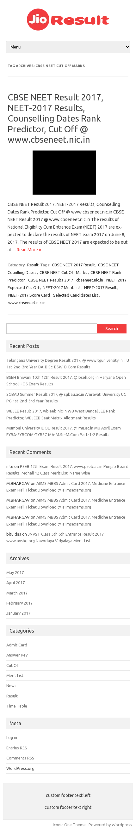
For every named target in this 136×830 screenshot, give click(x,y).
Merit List (14, 675)
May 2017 (15, 572)
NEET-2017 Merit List (62, 287)
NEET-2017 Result (100, 287)
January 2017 (18, 613)
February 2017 (19, 603)
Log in (11, 737)
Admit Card (16, 645)
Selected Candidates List (75, 295)
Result (33, 265)
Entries (16, 748)
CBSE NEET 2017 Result (73, 265)
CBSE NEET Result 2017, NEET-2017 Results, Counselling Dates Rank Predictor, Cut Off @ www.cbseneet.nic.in (55, 118)
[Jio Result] (68, 28)
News (11, 685)
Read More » (29, 249)
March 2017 (17, 593)
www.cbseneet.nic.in (27, 302)
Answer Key (17, 655)
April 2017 (15, 582)
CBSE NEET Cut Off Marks (63, 272)
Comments (20, 758)
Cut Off (13, 665)
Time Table (16, 706)
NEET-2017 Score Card (29, 295)
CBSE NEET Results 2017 (50, 280)
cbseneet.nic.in (89, 280)
